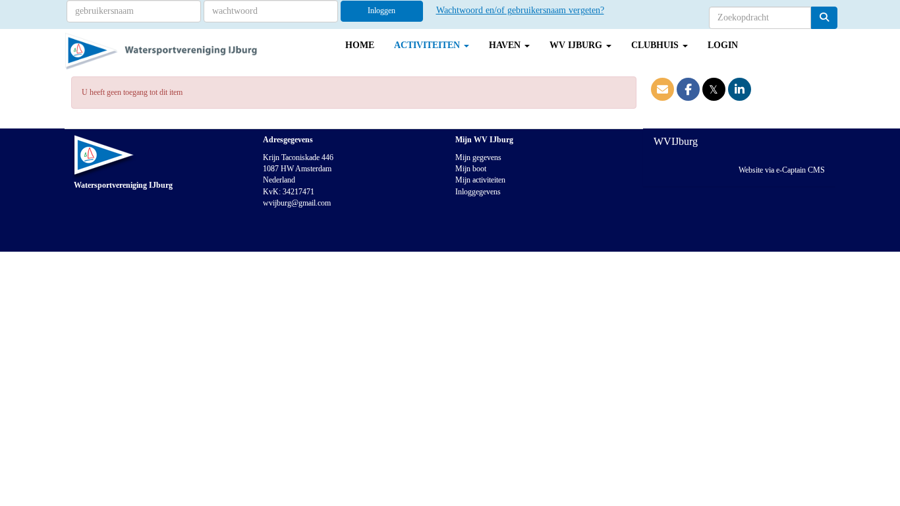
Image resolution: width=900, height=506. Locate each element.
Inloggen (381, 10)
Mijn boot (470, 168)
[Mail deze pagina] (662, 91)
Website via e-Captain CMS (782, 170)
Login (723, 45)
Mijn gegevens (478, 157)
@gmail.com (297, 203)
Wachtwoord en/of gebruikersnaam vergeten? (520, 10)
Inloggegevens (478, 191)
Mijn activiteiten (480, 179)
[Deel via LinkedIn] (739, 91)
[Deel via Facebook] (688, 91)
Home (359, 45)
